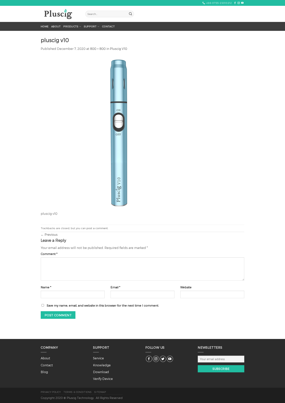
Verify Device (103, 378)
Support (90, 26)
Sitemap (100, 392)
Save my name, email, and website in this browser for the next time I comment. (103, 305)
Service (98, 358)
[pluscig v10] (118, 133)
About (56, 26)
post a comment (97, 228)
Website (186, 287)
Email (115, 287)
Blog (44, 372)
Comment (49, 254)
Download (101, 372)
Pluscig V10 (118, 48)
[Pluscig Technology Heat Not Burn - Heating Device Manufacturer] (60, 14)
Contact (108, 26)
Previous (49, 234)
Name (46, 287)
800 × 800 (98, 48)
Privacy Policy (51, 392)
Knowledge (102, 365)
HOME (44, 26)
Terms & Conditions (77, 392)
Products (70, 26)
